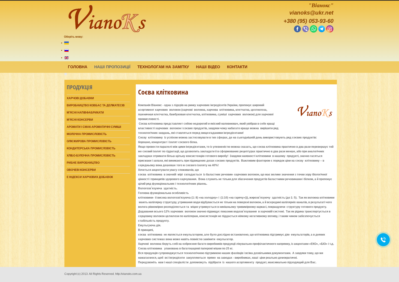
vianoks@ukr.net (311, 12)
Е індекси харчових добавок (90, 177)
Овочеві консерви (81, 170)
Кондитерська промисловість (91, 148)
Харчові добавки (80, 98)
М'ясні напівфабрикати (85, 112)
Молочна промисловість (87, 134)
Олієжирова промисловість (89, 141)
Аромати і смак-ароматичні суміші (94, 127)
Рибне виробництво (83, 162)
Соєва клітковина (163, 92)
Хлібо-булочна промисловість (91, 155)
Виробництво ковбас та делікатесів (96, 105)
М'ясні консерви (80, 119)
